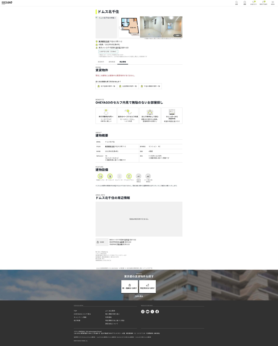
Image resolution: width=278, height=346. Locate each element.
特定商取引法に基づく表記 (114, 320)
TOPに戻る (139, 296)
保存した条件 (263, 3)
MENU (273, 4)
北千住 (118, 48)
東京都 (122, 268)
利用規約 (108, 317)
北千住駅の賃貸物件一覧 (134, 268)
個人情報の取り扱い (112, 314)
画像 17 (178, 35)
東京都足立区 (104, 41)
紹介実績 (77, 320)
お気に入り (253, 3)
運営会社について (111, 324)
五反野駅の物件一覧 (129, 86)
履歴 (245, 4)
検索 (236, 4)
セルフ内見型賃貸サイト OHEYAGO (107, 268)
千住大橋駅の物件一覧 (152, 86)
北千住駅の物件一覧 (108, 86)
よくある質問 (110, 311)
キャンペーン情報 (80, 317)
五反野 (121, 242)
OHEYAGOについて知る (82, 314)
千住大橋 (119, 244)
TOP (75, 311)
